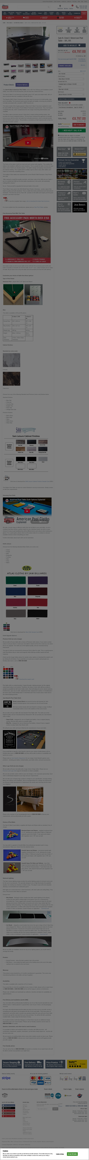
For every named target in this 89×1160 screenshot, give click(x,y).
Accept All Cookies (72, 1154)
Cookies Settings (60, 1154)
